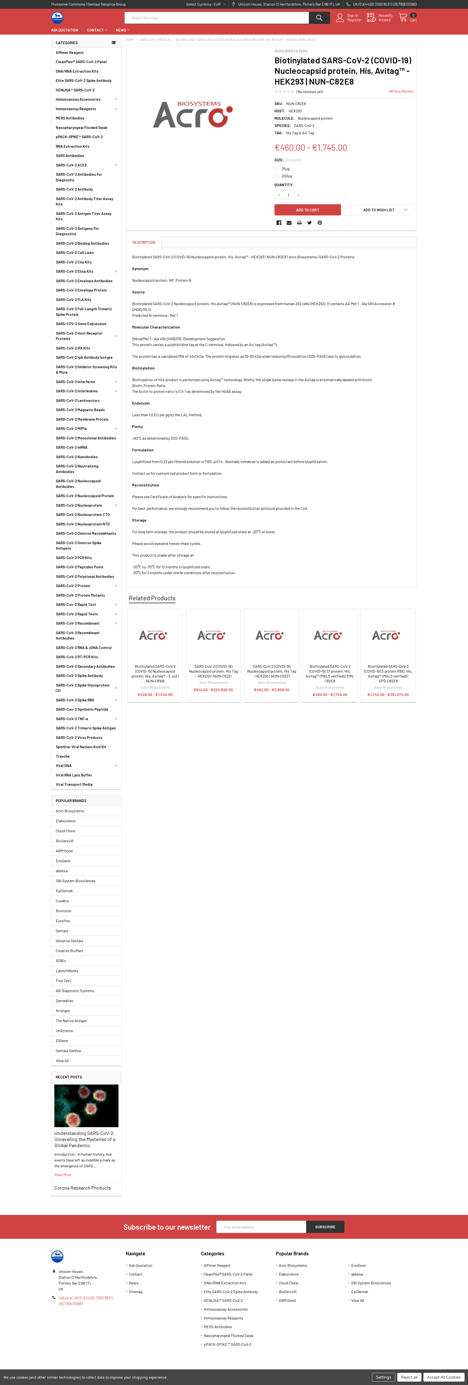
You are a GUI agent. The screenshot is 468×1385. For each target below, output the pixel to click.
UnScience (64, 1030)
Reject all (409, 1377)
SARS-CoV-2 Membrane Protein (82, 419)
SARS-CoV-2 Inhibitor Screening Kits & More (86, 370)
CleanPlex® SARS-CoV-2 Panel (81, 61)
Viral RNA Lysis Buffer (74, 775)
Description (143, 242)
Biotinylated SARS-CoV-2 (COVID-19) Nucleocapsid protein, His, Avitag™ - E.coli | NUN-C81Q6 (155, 673)
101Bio (61, 960)
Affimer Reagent (70, 52)
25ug (286, 168)
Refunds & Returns (279, 1367)
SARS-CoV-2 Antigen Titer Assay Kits (83, 216)
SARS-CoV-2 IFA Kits (73, 348)
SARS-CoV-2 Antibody (74, 189)
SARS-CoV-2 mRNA (72, 447)
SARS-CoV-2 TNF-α (72, 719)
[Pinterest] (319, 222)
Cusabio (62, 900)
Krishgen (63, 1010)
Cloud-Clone (65, 830)
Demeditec (65, 1000)
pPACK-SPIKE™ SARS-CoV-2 (79, 137)
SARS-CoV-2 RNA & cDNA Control (84, 647)
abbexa (62, 870)
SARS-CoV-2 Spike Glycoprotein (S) (82, 688)
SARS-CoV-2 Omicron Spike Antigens (78, 546)
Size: (288, 159)
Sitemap (136, 1291)
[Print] (299, 222)
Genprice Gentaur (70, 940)
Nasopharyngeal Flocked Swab (81, 127)
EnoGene (63, 860)
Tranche (63, 756)
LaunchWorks (67, 970)
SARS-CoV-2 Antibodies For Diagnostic (79, 177)
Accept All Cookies (444, 1377)
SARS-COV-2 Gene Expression (81, 323)
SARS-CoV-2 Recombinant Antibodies (78, 635)
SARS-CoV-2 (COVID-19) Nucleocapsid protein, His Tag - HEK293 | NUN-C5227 (271, 671)
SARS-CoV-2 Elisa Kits (74, 271)
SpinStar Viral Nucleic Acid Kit (81, 747)
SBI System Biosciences (76, 880)
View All (62, 1060)
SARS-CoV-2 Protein (73, 585)
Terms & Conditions (97, 1367)
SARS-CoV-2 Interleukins (77, 391)
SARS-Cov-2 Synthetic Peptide (82, 709)
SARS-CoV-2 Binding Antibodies (82, 243)
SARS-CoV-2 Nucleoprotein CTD (83, 514)
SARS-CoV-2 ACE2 (71, 165)
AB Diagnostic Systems (75, 990)
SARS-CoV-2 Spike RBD (75, 700)
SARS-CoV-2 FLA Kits (73, 299)
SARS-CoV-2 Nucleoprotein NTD (83, 524)
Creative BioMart (69, 950)
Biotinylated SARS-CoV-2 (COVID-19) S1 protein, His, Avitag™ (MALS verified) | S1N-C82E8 (330, 673)
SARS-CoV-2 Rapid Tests (77, 614)
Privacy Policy (371, 1367)
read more (62, 1174)
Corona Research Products (82, 1188)
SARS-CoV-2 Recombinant (78, 623)
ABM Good (64, 850)
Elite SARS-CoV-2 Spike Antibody (83, 80)
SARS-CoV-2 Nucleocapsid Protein (85, 496)
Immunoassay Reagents (76, 109)
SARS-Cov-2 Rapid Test (76, 604)
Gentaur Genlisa (68, 1050)
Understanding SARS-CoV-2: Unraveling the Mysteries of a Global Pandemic (84, 1139)
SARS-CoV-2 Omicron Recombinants (86, 533)
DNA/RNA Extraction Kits (77, 71)
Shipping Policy (188, 1367)
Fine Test (63, 980)
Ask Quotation (64, 30)
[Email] (289, 222)
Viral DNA (64, 765)
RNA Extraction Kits (72, 146)
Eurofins (63, 920)
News (121, 30)
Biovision (63, 910)
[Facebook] (278, 222)
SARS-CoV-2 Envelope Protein (81, 290)
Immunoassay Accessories (78, 99)
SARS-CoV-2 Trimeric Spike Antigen (86, 728)
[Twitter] (309, 222)
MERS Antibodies (70, 118)
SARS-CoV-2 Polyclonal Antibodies (85, 576)
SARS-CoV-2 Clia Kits (74, 262)
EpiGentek (64, 890)
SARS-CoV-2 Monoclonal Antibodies (86, 438)
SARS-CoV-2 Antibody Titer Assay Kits (84, 201)
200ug (287, 176)
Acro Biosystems (70, 810)
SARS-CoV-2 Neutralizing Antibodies (77, 469)
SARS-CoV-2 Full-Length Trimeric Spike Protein (84, 312)
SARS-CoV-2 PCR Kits (74, 557)
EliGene (62, 1040)
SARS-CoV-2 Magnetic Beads (80, 409)
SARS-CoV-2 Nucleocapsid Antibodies (78, 484)
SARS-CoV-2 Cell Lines (75, 252)
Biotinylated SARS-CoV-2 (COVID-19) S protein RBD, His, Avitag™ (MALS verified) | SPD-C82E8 (388, 673)
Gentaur (62, 930)
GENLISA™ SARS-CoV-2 (75, 90)
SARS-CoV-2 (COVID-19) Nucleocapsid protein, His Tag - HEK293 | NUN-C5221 (213, 671)
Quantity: (284, 184)
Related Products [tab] (152, 597)
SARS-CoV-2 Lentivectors (78, 400)
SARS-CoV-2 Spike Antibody (79, 675)
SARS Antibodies (70, 155)
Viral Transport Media (74, 784)
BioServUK (65, 840)
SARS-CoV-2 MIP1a (71, 428)
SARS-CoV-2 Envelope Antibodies (84, 281)
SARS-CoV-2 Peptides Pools (79, 567)
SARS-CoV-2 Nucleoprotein (79, 505)
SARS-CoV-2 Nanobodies (77, 457)
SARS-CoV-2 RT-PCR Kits (77, 657)
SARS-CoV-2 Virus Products (79, 737)
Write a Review (401, 91)
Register (354, 20)
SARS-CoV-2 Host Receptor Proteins (79, 336)
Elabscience (66, 820)
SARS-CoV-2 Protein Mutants (80, 595)
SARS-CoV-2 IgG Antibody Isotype (84, 357)
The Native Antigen (71, 1020)
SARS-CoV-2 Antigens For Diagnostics (77, 231)
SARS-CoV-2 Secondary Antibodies (85, 666)
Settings (383, 1377)
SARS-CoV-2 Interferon (75, 381)
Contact (95, 30)
